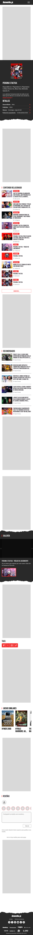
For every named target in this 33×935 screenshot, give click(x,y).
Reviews (16, 253)
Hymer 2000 (6, 729)
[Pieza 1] (9, 572)
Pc (9, 91)
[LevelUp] (5, 928)
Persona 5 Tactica (10, 83)
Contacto (11, 919)
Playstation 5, (17, 87)
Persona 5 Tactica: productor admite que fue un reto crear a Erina (21, 227)
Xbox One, (18, 89)
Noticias (16, 191)
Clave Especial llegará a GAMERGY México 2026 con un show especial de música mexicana (22, 388)
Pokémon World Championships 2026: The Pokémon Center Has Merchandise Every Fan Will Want (22, 410)
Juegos (16, 271)
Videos (15, 244)
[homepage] (8, 2)
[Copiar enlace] (16, 645)
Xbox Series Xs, (9, 89)
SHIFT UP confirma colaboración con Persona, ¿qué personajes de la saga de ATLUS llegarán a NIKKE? (22, 196)
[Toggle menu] (28, 2)
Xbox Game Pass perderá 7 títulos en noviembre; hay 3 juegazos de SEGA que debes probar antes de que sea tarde (22, 206)
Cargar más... (16, 291)
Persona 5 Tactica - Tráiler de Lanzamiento (21, 247)
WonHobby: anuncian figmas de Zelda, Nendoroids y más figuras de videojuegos (21, 216)
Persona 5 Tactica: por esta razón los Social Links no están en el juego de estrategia (22, 237)
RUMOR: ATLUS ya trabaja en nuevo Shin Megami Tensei (22, 265)
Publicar (27, 826)
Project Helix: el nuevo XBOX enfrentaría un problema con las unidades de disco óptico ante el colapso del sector (22, 357)
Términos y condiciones (19, 919)
